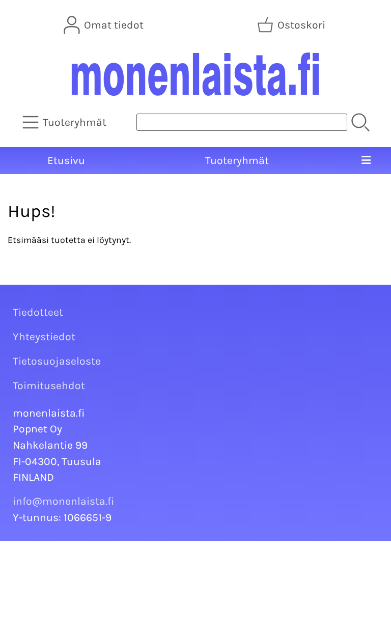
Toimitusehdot (49, 385)
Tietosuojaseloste (57, 361)
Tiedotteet (38, 312)
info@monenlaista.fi (64, 501)
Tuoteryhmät (237, 160)
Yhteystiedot (44, 337)
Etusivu (66, 160)
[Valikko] (366, 161)
